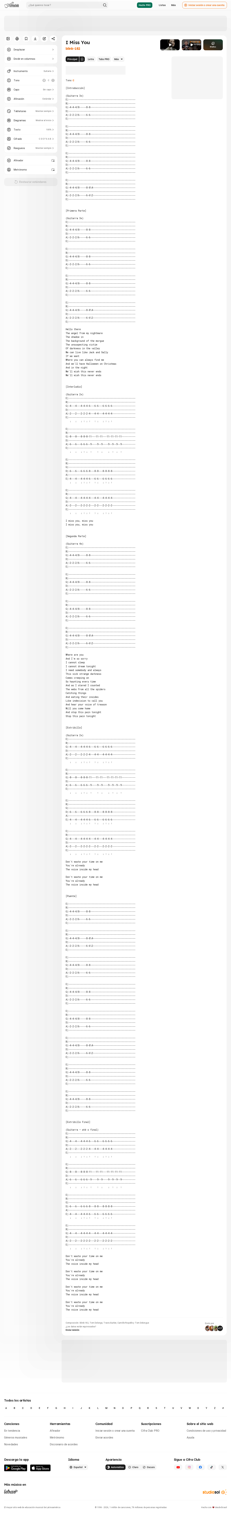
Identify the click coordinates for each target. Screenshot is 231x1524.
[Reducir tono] (44, 80)
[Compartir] (53, 38)
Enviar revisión (72, 1330)
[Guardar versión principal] (82, 59)
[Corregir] (44, 38)
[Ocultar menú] (8, 38)
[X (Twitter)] (223, 1467)
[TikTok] (211, 1467)
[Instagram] (189, 1467)
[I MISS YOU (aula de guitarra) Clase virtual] (191, 44)
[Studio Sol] (215, 1492)
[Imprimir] (17, 38)
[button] (170, 45)
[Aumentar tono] (53, 80)
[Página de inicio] (11, 5)
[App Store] (40, 1467)
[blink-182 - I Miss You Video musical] (170, 44)
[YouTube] (178, 1467)
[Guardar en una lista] (26, 38)
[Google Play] (15, 1467)
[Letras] (11, 1491)
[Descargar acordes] (35, 38)
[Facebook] (200, 1467)
